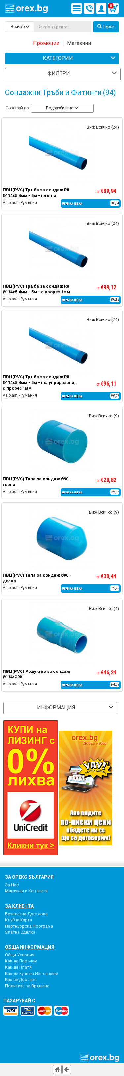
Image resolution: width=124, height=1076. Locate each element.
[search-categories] (19, 26)
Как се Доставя (21, 979)
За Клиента (19, 906)
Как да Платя (18, 967)
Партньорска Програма (29, 926)
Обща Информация (29, 947)
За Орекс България (29, 877)
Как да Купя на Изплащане (31, 973)
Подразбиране (60, 108)
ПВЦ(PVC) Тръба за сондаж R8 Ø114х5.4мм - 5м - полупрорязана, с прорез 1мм (39, 382)
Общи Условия (19, 954)
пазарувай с (19, 1000)
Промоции (46, 43)
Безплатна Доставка (26, 913)
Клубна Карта (18, 919)
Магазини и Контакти (26, 890)
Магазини (79, 43)
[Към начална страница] (57, 1069)
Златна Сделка (20, 932)
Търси (109, 26)
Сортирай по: (18, 108)
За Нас (12, 884)
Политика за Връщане (27, 985)
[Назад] (66, 1069)
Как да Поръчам (21, 960)
